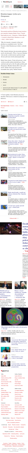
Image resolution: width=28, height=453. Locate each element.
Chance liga (3, 390)
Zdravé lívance (18, 394)
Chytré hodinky (19, 436)
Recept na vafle (18, 398)
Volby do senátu (4, 383)
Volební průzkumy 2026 (6, 377)
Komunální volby (4, 385)
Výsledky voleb (4, 379)
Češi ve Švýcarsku (5, 410)
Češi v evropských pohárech (13, 422)
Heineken (12, 105)
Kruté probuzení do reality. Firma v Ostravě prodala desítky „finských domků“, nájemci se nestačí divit (17, 155)
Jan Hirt (16, 379)
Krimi (9, 132)
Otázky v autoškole (19, 412)
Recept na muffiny (19, 392)
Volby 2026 (3, 376)
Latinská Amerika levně (6, 412)
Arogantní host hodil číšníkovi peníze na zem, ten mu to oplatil (17, 181)
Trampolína (23, 424)
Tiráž (23, 443)
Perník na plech (18, 400)
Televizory (13, 436)
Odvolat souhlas (8, 446)
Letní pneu (22, 433)
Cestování (10, 170)
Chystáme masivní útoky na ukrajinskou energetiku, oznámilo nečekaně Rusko (16, 116)
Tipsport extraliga (4, 394)
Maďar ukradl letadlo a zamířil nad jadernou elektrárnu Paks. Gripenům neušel (17, 194)
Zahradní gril (11, 429)
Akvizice (21, 105)
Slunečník (5, 427)
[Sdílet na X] (26, 101)
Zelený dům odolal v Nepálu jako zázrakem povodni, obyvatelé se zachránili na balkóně (16, 142)
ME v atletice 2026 (5, 396)
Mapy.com (13, 418)
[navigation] (2, 2)
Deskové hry (7, 436)
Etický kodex (14, 444)
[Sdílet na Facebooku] (24, 101)
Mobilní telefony (18, 431)
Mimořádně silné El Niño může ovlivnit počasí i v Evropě (14, 328)
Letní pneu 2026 (18, 404)
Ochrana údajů (21, 444)
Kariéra (19, 443)
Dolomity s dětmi (4, 414)
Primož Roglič (18, 383)
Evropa (9, 197)
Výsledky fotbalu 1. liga (6, 392)
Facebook (5, 443)
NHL (2, 400)
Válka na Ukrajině (11, 119)
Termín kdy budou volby (6, 381)
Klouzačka (10, 427)
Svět (9, 145)
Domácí (9, 159)
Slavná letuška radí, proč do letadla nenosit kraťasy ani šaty (16, 168)
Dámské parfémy (15, 433)
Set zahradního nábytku (19, 427)
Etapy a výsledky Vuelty (20, 377)
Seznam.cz (20, 1)
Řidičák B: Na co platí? (19, 410)
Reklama (14, 443)
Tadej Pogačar (18, 381)
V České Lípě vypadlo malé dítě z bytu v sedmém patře (16, 206)
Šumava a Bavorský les (6, 408)
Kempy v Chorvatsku (5, 404)
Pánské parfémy (13, 438)
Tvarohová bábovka (19, 396)
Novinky (2, 19)
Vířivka (16, 429)
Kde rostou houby (10, 420)
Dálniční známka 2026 (19, 406)
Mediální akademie (6, 444)
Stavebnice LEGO (6, 433)
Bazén (9, 424)
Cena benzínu (18, 420)
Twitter (10, 443)
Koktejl (9, 183)
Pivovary (2, 107)
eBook (4, 24)
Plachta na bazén (16, 424)
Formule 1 (3, 398)
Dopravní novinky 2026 (20, 408)
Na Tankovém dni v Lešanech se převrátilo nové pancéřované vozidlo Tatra (17, 129)
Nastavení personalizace (18, 446)
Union (17, 105)
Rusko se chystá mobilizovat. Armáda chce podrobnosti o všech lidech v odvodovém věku (20, 294)
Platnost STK (17, 414)
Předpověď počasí (20, 418)
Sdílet (9, 24)
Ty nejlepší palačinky (19, 390)
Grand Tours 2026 (19, 385)
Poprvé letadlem (4, 406)
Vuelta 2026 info (18, 376)
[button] (4, 116)
